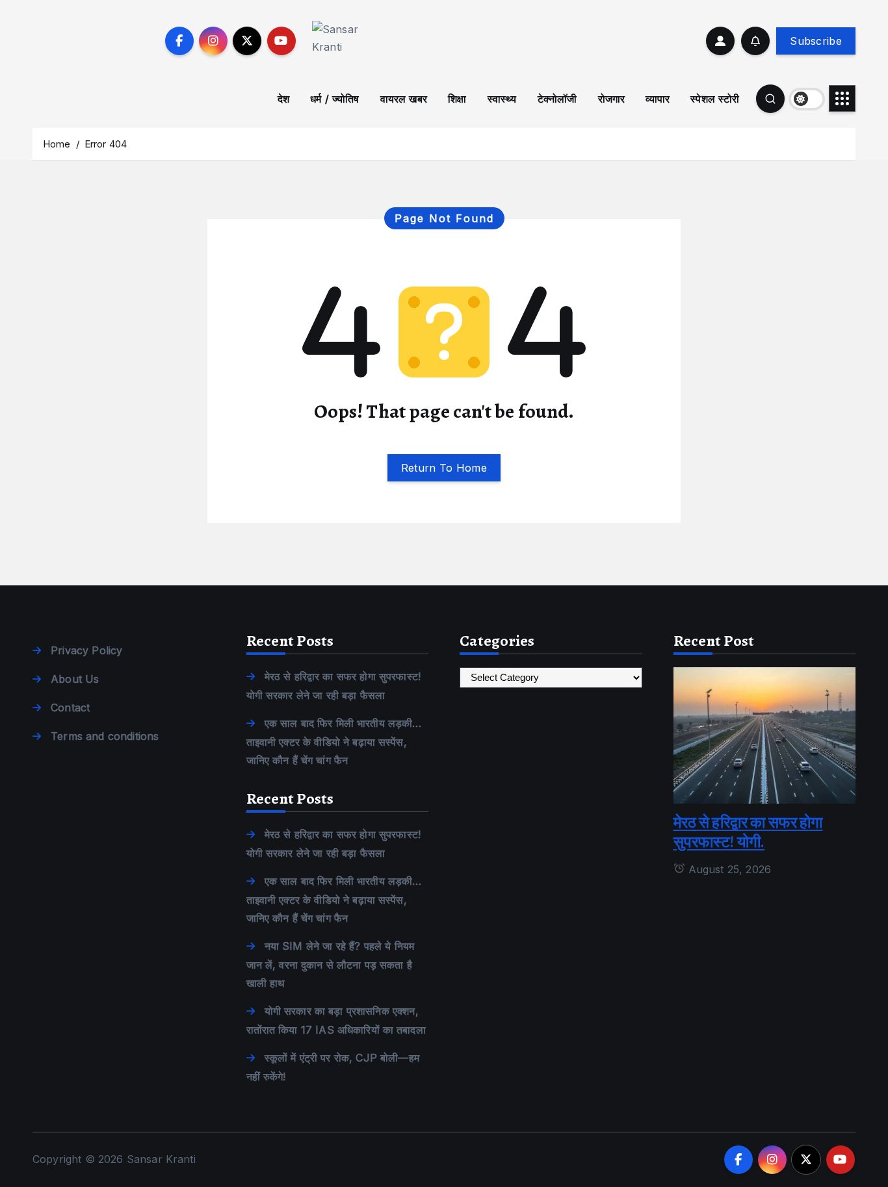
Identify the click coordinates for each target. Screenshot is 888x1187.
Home (57, 144)
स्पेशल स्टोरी (714, 98)
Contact (70, 707)
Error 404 (106, 144)
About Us (75, 678)
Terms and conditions (105, 736)
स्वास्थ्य (502, 98)
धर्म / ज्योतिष (334, 98)
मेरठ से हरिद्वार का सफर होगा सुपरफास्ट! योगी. (748, 832)
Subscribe (816, 40)
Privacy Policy (86, 650)
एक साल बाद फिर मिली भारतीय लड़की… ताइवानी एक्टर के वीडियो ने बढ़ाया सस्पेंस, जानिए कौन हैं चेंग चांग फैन (334, 742)
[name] (764, 734)
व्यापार (658, 98)
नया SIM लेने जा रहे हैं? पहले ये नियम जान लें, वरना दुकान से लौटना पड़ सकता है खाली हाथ (330, 964)
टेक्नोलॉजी (557, 98)
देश (283, 98)
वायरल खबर (403, 98)
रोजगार (611, 98)
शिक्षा (457, 98)
